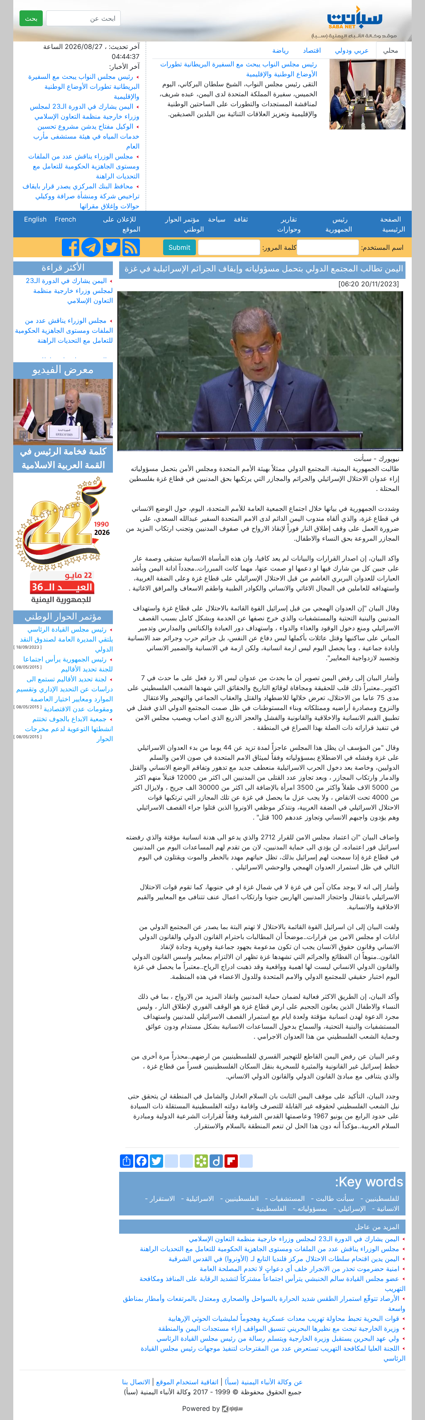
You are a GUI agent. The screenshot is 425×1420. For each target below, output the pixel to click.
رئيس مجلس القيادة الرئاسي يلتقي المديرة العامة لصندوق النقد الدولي (66, 639)
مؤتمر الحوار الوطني (184, 224)
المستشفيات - (286, 1198)
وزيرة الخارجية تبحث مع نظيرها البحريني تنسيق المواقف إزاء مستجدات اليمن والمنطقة (279, 1328)
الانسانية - (386, 1208)
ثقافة (241, 219)
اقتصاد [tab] (312, 50)
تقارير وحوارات (287, 224)
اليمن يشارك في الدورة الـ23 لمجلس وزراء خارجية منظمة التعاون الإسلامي (295, 1239)
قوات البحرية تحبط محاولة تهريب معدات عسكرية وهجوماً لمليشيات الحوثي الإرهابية (284, 1318)
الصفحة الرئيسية (391, 224)
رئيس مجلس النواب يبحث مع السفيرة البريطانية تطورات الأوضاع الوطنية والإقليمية (83, 86)
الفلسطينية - (271, 1208)
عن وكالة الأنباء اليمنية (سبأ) (262, 1382)
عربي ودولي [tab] (352, 50)
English (35, 219)
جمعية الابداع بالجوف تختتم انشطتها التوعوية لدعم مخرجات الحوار (69, 729)
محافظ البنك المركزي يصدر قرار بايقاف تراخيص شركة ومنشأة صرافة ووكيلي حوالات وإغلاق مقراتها (80, 196)
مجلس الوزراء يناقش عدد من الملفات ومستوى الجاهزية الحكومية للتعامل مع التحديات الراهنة (83, 166)
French (65, 219)
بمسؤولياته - (311, 1208)
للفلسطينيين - (380, 1198)
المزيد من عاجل (379, 1226)
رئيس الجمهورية (336, 224)
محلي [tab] (390, 50)
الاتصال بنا (136, 1382)
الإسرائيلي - (350, 1208)
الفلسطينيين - (240, 1198)
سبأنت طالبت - (333, 1198)
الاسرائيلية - (198, 1198)
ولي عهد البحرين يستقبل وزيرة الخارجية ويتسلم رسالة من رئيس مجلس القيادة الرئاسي (278, 1338)
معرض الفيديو (63, 370)
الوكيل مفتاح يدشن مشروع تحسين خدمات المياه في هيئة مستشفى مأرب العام (86, 136)
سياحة (217, 219)
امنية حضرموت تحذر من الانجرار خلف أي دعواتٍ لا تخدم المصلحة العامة (300, 1268)
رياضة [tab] (280, 50)
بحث (31, 18)
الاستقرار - (162, 1198)
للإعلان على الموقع (121, 224)
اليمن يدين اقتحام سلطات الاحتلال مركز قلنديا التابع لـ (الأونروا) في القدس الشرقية (285, 1258)
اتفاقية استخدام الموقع (187, 1382)
